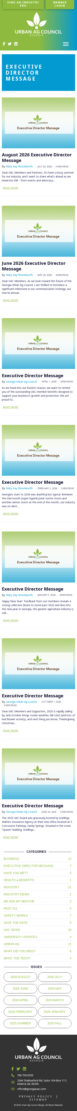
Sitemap (38, 1099)
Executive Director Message (32, 375)
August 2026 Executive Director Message (37, 157)
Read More (10, 188)
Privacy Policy (36, 1096)
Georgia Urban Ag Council (21, 381)
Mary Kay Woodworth (19, 166)
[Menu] (65, 44)
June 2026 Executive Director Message (34, 266)
